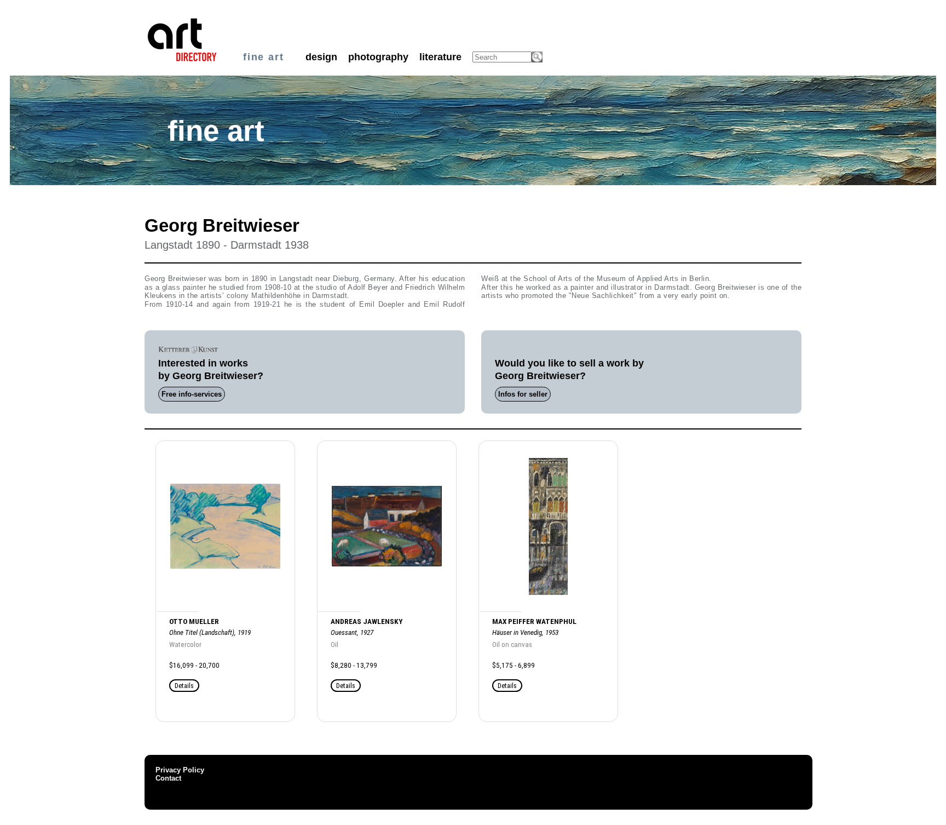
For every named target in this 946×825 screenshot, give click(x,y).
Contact (168, 778)
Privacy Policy (179, 770)
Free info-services (191, 394)
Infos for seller (522, 394)
